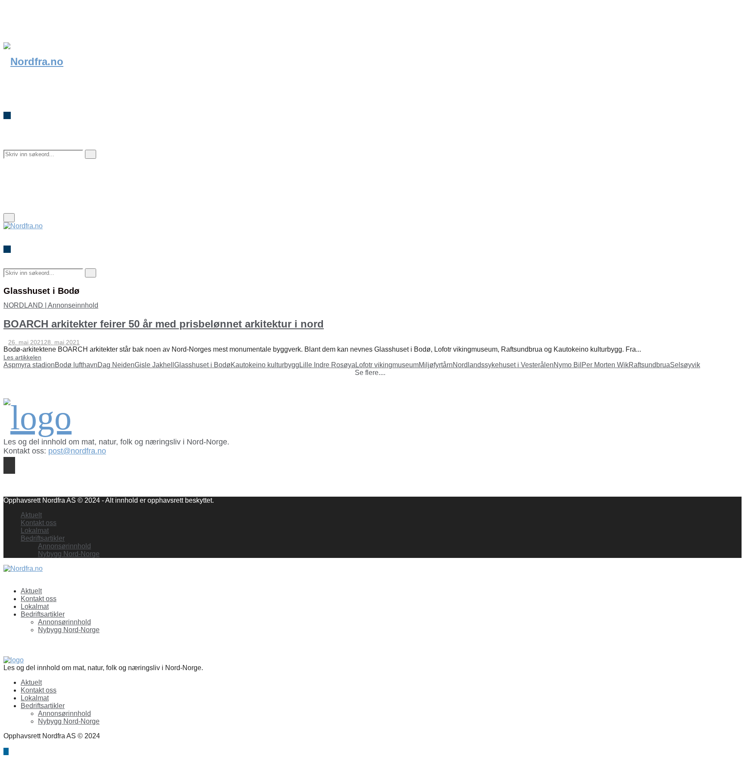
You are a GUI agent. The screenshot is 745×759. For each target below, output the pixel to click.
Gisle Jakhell (154, 364)
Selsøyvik (685, 364)
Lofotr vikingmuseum (387, 364)
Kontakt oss (38, 522)
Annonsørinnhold (64, 546)
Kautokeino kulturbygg (265, 364)
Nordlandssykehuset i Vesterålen (503, 364)
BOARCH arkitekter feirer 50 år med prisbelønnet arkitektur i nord (163, 324)
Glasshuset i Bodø (202, 364)
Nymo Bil (568, 364)
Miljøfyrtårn (436, 364)
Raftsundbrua (649, 364)
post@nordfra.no (77, 451)
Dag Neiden (116, 364)
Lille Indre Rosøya (327, 364)
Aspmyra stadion (29, 364)
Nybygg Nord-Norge (69, 553)
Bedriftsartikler (43, 538)
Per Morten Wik (605, 364)
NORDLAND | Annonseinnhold (50, 305)
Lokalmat (35, 530)
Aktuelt (31, 515)
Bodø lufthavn (76, 364)
